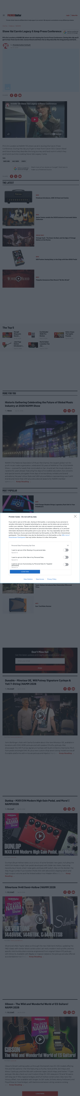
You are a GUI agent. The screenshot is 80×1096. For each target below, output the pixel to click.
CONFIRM (25, 572)
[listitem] (40, 545)
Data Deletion (28, 579)
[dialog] (40, 548)
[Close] (76, 517)
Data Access (40, 579)
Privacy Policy (51, 579)
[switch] (66, 550)
